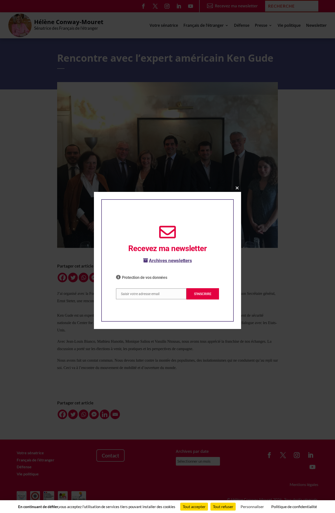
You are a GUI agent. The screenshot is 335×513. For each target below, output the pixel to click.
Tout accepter (194, 506)
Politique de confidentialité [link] (294, 506)
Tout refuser (223, 506)
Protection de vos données (144, 277)
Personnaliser (252, 506)
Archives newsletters (170, 260)
